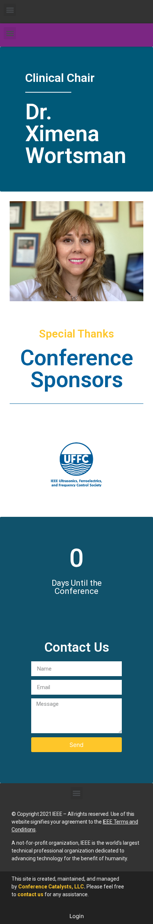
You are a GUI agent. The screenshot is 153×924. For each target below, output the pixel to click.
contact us (30, 894)
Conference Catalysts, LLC (51, 887)
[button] (10, 10)
